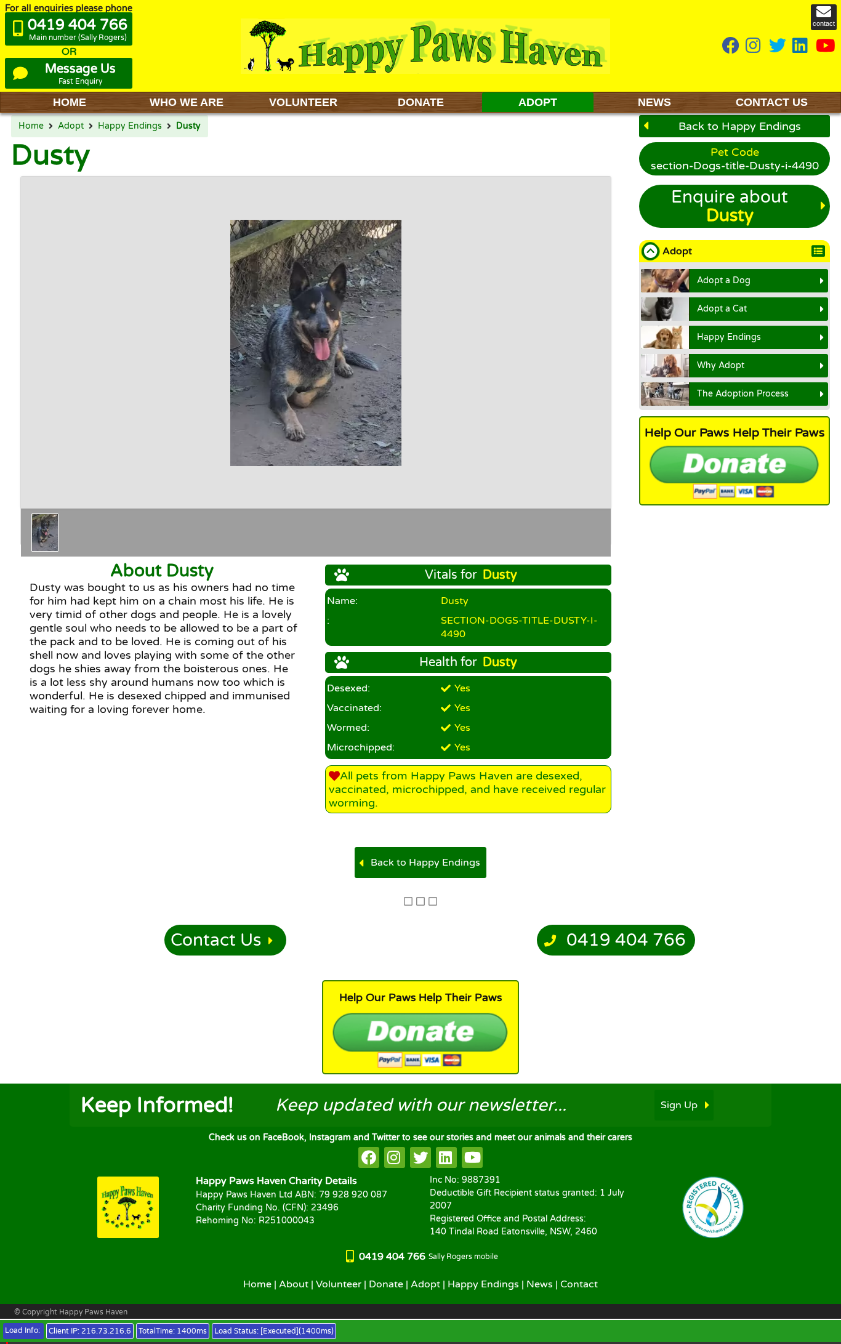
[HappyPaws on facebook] (368, 1157)
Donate (386, 1284)
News (539, 1284)
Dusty (188, 126)
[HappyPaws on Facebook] (730, 46)
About (293, 1284)
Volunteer (338, 1284)
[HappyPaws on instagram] (754, 46)
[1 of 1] (45, 532)
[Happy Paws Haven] (425, 46)
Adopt (71, 126)
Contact (579, 1284)
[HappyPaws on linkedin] (801, 46)
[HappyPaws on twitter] (777, 46)
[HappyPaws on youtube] (826, 46)
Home (31, 126)
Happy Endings (130, 126)
